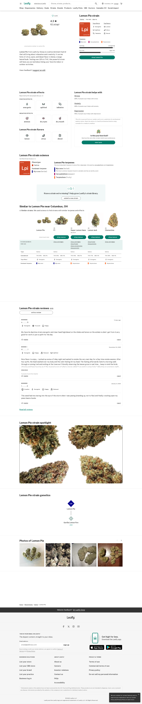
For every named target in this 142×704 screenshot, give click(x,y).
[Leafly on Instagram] (73, 626)
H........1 (24, 349)
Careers (57, 666)
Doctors (91, 8)
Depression (79, 111)
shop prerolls (75, 248)
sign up (66, 645)
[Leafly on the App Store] (97, 647)
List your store (25, 662)
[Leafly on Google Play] (114, 647)
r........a (24, 386)
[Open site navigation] (20, 3)
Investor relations (61, 670)
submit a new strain (71, 198)
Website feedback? (71, 610)
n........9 (24, 322)
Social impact (113, 8)
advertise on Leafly (40, 3)
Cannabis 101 (101, 8)
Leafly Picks (78, 8)
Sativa (36, 604)
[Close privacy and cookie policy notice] (139, 694)
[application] (71, 454)
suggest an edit (39, 70)
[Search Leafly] (96, 4)
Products (68, 8)
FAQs (56, 678)
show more (24, 370)
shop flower (74, 244)
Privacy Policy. (31, 651)
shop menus (61, 237)
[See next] (121, 540)
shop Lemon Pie (97, 57)
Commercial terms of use (99, 666)
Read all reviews (26, 410)
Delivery (40, 8)
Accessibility (59, 683)
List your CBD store (27, 666)
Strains (53, 8)
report (119, 339)
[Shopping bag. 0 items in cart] (121, 3)
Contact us (58, 674)
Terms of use (94, 662)
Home (21, 604)
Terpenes (82, 39)
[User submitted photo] (31, 555)
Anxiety (77, 103)
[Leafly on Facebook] (63, 626)
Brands (60, 8)
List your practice (26, 674)
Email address (23, 641)
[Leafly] (27, 3)
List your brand (25, 670)
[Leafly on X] (68, 626)
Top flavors (107, 23)
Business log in (25, 678)
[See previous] (117, 540)
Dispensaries (30, 8)
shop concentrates (76, 246)
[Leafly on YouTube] (78, 626)
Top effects (96, 23)
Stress (77, 96)
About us (58, 662)
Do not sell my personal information (103, 674)
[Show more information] (42, 96)
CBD (85, 8)
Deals (46, 8)
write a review (36, 312)
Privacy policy (94, 670)
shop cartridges (58, 241)
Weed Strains (29, 604)
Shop (21, 8)
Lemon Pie (42, 604)
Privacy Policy (121, 699)
